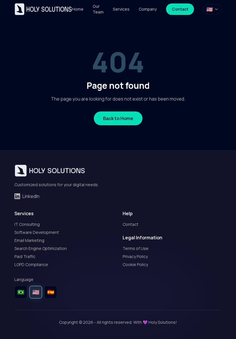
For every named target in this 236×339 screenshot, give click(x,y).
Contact (180, 9)
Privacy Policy (135, 256)
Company (148, 9)
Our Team (98, 9)
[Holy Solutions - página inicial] (43, 9)
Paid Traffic (24, 256)
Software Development (36, 232)
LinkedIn (30, 196)
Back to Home (118, 118)
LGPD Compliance (31, 264)
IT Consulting (27, 224)
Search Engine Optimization (40, 248)
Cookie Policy (135, 264)
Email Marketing (29, 240)
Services (121, 9)
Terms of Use (136, 248)
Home (77, 9)
